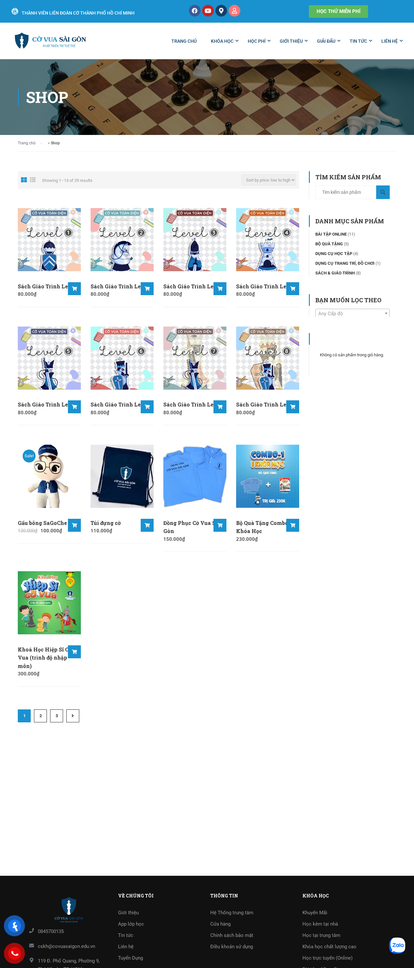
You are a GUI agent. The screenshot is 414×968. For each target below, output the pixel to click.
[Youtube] (208, 11)
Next (72, 715)
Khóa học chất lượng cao (329, 947)
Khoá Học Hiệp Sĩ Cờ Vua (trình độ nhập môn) (44, 657)
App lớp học (131, 924)
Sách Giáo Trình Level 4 (267, 286)
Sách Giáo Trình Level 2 (122, 286)
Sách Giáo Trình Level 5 (49, 404)
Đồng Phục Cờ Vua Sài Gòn (192, 527)
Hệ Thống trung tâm (231, 913)
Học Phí (257, 41)
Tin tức (358, 41)
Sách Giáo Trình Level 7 (194, 404)
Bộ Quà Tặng (329, 243)
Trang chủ (184, 41)
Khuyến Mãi (314, 913)
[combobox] (352, 313)
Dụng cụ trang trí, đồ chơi (345, 263)
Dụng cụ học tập (333, 253)
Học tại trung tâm (321, 935)
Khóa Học (222, 41)
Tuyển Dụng (130, 958)
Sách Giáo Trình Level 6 (122, 404)
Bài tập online (331, 234)
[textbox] (352, 313)
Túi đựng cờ (106, 522)
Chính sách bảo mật (231, 935)
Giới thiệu (291, 41)
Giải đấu (326, 41)
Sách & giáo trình (335, 273)
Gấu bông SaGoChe (42, 522)
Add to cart (74, 288)
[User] (234, 11)
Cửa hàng (220, 924)
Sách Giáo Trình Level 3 (194, 286)
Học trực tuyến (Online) (327, 958)
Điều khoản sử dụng (231, 947)
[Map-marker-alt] (221, 11)
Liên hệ (389, 41)
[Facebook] (195, 11)
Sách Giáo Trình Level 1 (49, 286)
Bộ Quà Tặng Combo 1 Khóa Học (264, 527)
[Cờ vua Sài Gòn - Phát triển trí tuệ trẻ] (50, 44)
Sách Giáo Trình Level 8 (267, 404)
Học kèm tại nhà (320, 924)
